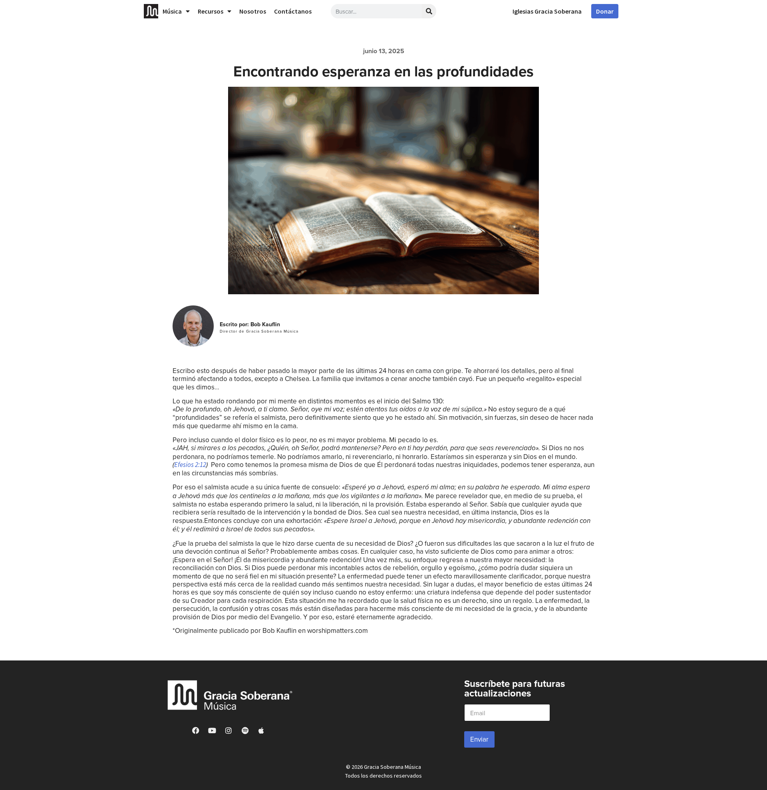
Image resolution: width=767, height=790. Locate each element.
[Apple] (261, 730)
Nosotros (252, 11)
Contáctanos (293, 11)
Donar (605, 11)
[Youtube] (212, 730)
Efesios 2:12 (190, 464)
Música (172, 11)
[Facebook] (196, 730)
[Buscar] (429, 11)
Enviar (479, 739)
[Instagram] (228, 730)
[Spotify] (245, 730)
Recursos (210, 11)
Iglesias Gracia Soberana (547, 11)
